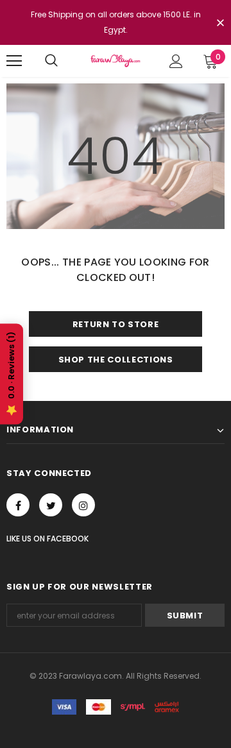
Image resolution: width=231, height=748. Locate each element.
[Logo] (115, 61)
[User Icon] (176, 61)
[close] (220, 23)
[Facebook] (18, 504)
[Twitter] (50, 504)
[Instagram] (83, 504)
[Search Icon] (51, 61)
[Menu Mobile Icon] (14, 61)
